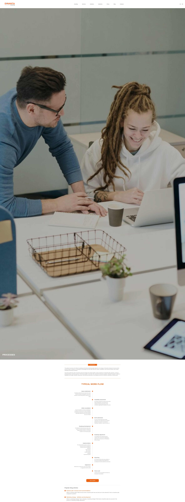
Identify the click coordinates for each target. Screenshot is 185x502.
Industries (100, 4)
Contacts (122, 4)
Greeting (76, 4)
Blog (115, 4)
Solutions (92, 4)
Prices (108, 4)
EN (182, 4)
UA (180, 4)
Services (84, 4)
